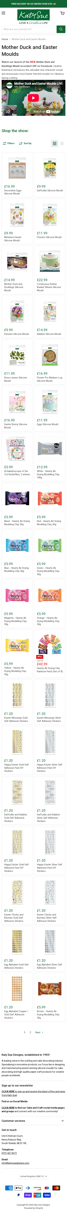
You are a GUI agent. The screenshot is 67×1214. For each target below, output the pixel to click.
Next (38, 1032)
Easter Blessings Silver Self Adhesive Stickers (49, 719)
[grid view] (54, 143)
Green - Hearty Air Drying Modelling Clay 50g (48, 571)
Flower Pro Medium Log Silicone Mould (49, 379)
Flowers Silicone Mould (49, 237)
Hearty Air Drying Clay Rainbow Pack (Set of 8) (50, 670)
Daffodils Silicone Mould (50, 190)
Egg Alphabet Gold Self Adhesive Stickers (16, 966)
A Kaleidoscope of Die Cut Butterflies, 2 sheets (17, 473)
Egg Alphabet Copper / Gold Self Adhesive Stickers (16, 1014)
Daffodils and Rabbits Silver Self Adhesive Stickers (48, 817)
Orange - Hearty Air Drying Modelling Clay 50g (48, 621)
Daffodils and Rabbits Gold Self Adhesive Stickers (15, 817)
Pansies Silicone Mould (16, 334)
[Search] (61, 29)
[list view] (61, 143)
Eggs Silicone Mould (47, 424)
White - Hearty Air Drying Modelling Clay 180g (48, 474)
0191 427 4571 (9, 1153)
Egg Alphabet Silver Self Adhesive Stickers (49, 966)
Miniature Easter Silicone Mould (12, 239)
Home (5, 39)
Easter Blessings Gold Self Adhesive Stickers (16, 719)
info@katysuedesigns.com (15, 1163)
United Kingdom (32, 1176)
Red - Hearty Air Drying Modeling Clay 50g (49, 523)
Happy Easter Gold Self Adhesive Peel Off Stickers (16, 767)
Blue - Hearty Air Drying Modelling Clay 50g (16, 569)
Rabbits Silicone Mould (49, 334)
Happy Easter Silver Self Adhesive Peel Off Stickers (49, 767)
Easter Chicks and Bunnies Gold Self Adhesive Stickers (13, 917)
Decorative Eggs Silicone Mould (12, 192)
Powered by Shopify (33, 1208)
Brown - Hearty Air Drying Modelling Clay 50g (48, 1014)
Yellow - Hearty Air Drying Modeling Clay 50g (15, 671)
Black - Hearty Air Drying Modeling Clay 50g (17, 523)
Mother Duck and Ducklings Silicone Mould (13, 287)
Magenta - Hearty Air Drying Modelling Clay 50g (15, 621)
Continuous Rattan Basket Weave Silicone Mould (49, 287)
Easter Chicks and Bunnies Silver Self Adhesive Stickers (47, 917)
